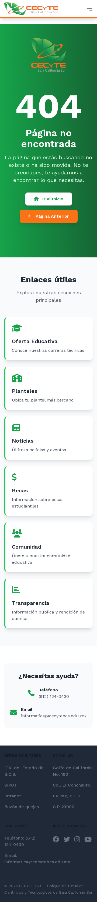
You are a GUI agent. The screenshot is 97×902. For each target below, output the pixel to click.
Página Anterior (51, 216)
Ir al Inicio (52, 198)
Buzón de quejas (21, 806)
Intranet (12, 795)
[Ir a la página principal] (31, 8)
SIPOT (10, 785)
